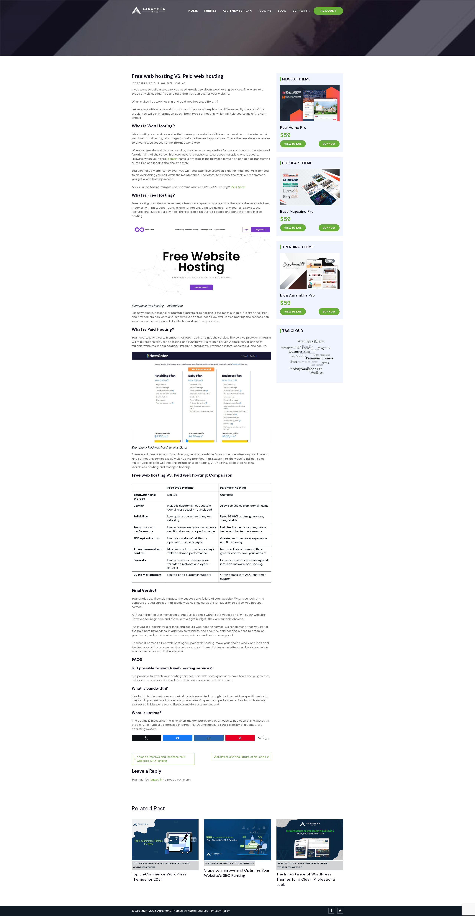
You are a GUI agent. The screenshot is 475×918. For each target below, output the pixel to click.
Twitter (340, 911)
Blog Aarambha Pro (297, 295)
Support (300, 11)
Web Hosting (176, 83)
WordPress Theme (144, 867)
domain (172, 159)
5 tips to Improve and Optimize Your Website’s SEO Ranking (161, 759)
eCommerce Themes (177, 863)
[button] (201, 668)
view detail (293, 143)
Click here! (237, 187)
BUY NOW (329, 143)
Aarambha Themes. (170, 911)
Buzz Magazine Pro (297, 211)
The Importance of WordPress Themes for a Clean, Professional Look (306, 879)
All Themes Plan (237, 11)
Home (193, 11)
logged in (156, 779)
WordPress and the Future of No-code (240, 757)
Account (328, 11)
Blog (282, 11)
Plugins (265, 11)
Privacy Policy (220, 911)
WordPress (247, 863)
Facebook (331, 911)
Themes (210, 11)
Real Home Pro (293, 127)
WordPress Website (289, 867)
